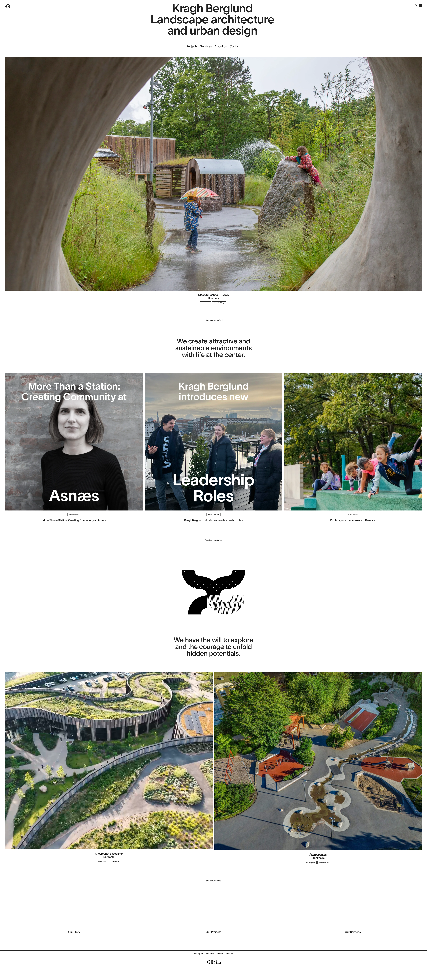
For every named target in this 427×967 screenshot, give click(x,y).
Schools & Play (219, 303)
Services (206, 46)
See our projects (213, 320)
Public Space (102, 861)
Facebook (210, 953)
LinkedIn (229, 953)
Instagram (198, 953)
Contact (235, 46)
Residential (115, 861)
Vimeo (220, 953)
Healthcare (205, 303)
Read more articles (213, 540)
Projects (191, 46)
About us (221, 46)
